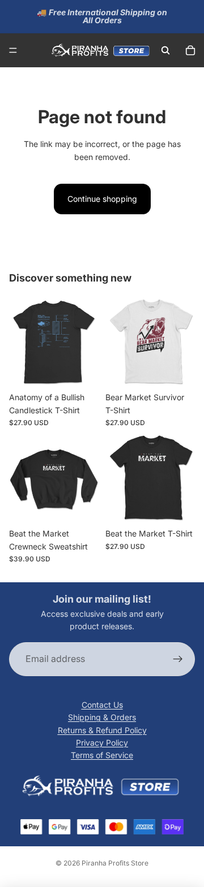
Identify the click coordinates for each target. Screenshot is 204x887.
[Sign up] (178, 659)
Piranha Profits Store (115, 863)
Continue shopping (102, 199)
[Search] (165, 50)
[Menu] (13, 50)
